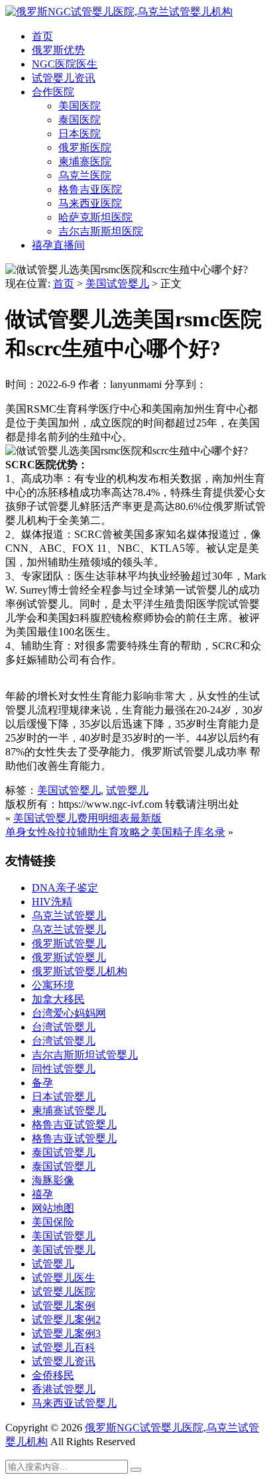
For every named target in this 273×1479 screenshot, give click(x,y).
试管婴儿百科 (63, 1347)
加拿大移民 (58, 999)
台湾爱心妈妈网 (69, 1013)
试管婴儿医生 (63, 1277)
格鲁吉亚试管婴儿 (74, 1124)
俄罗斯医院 (84, 147)
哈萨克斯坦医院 (95, 217)
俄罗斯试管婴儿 (69, 943)
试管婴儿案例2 (66, 1319)
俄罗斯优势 (58, 50)
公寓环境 (53, 985)
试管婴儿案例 (63, 1305)
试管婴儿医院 (63, 1291)
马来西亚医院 (90, 203)
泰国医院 (79, 119)
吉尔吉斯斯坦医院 (100, 231)
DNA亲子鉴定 (65, 887)
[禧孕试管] (119, 11)
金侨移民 (53, 1375)
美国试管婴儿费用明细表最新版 (87, 818)
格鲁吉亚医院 (90, 189)
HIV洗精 (52, 901)
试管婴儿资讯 (63, 78)
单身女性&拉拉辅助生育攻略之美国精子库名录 (115, 832)
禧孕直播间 (58, 245)
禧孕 (42, 1194)
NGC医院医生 (64, 64)
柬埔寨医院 (84, 161)
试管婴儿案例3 (66, 1333)
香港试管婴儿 (63, 1389)
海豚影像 (53, 1180)
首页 (42, 36)
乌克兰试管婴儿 (69, 915)
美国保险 (53, 1222)
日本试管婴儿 (63, 1096)
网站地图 (53, 1208)
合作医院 (53, 91)
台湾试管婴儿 (63, 1027)
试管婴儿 (127, 790)
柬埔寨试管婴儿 (69, 1110)
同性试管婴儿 (63, 1068)
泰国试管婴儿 (63, 1152)
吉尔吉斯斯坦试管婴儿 (85, 1055)
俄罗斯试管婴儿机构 (79, 971)
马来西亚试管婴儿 (74, 1403)
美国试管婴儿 (117, 283)
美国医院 (79, 105)
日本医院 (79, 133)
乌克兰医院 (84, 175)
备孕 (42, 1082)
